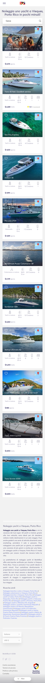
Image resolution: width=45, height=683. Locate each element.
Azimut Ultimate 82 (13, 349)
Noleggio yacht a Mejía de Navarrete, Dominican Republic (22, 613)
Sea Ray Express (12, 134)
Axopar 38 (9, 178)
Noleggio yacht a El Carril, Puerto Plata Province (22, 615)
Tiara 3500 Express (13, 435)
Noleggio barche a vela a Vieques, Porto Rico (20, 591)
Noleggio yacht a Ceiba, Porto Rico (22, 596)
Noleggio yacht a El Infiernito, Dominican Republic (19, 609)
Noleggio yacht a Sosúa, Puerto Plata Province (20, 611)
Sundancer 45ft (11, 306)
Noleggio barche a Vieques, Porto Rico (18, 595)
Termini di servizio (9, 668)
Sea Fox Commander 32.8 (16, 48)
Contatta (6, 674)
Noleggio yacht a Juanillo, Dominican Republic (21, 604)
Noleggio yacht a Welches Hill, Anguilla (19, 603)
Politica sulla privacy (10, 671)
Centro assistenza (9, 665)
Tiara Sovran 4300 (12, 478)
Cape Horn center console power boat (21, 393)
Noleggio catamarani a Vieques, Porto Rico (19, 593)
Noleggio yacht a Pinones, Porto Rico (27, 601)
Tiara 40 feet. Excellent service (18, 91)
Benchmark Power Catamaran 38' (19, 263)
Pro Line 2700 (10, 221)
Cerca (8, 21)
